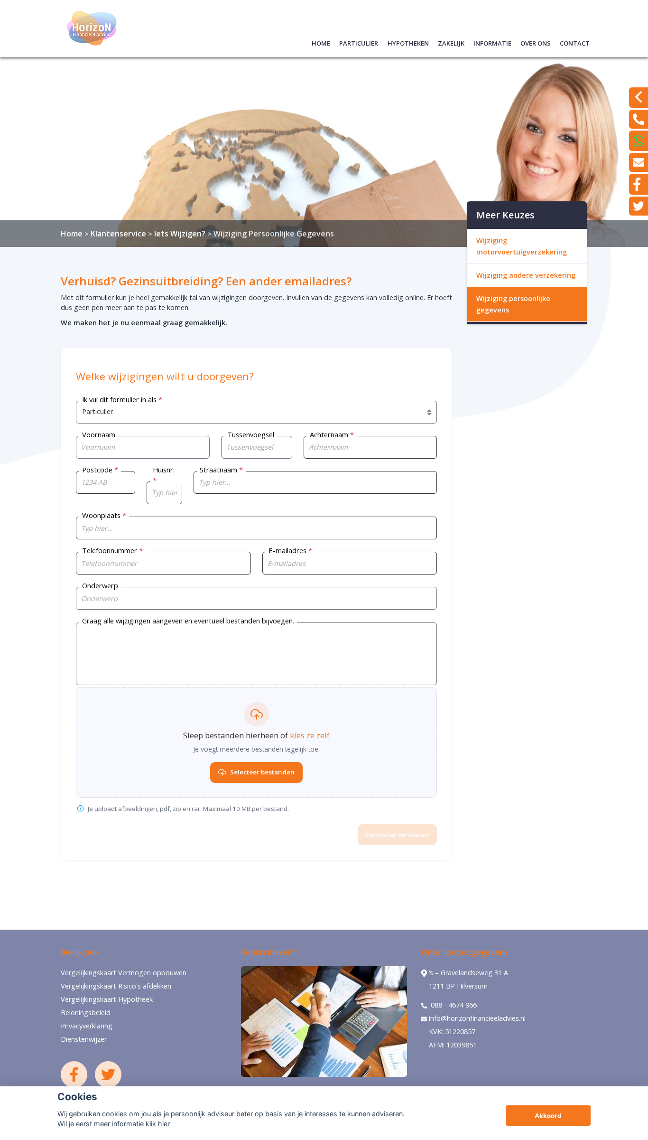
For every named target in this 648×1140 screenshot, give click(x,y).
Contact (575, 42)
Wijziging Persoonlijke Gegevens (273, 233)
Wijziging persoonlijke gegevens (513, 304)
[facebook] (638, 184)
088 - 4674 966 (453, 1004)
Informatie (492, 42)
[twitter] (638, 206)
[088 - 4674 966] (638, 119)
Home (321, 42)
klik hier (158, 1124)
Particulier (358, 42)
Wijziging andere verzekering (525, 275)
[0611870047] (638, 141)
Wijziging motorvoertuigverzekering (521, 246)
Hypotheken (408, 42)
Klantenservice (118, 233)
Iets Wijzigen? (179, 233)
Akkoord (548, 1116)
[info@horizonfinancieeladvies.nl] (638, 162)
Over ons (535, 42)
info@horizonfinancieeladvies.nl (477, 1018)
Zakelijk (451, 42)
